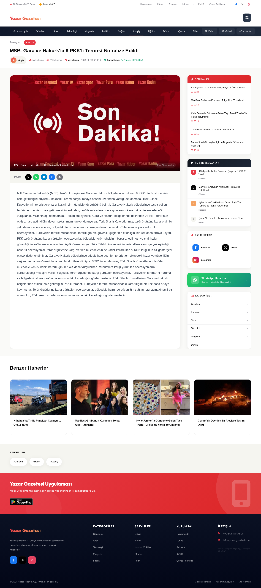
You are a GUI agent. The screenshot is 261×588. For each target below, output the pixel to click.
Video (211, 31)
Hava (138, 540)
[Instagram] (248, 4)
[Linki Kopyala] (59, 177)
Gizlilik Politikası (203, 581)
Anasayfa (22, 31)
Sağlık (121, 31)
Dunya (194, 344)
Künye (160, 4)
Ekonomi (195, 312)
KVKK (201, 4)
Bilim (195, 31)
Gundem (195, 304)
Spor (56, 31)
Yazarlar (247, 31)
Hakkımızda (146, 4)
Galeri (228, 31)
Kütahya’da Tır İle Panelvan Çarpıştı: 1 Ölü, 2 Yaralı (218, 87)
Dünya (166, 31)
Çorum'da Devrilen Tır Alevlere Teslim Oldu (213, 129)
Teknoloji (72, 31)
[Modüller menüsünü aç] (247, 18)
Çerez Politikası (217, 4)
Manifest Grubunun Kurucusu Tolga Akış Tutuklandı (217, 100)
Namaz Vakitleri (143, 547)
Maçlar (139, 554)
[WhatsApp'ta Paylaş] (36, 177)
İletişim (185, 4)
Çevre (181, 31)
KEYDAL (236, 548)
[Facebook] (236, 4)
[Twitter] (242, 4)
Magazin (89, 31)
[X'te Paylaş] (28, 177)
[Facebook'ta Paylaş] (52, 177)
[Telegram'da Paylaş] (44, 177)
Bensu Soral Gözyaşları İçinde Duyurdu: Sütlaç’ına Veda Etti (217, 144)
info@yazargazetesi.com (236, 540)
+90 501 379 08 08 (233, 533)
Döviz (138, 534)
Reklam (173, 4)
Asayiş (136, 31)
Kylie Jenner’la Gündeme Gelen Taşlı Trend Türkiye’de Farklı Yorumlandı (219, 115)
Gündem (40, 31)
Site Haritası (244, 581)
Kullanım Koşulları (225, 581)
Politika (106, 31)
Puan (137, 560)
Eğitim (151, 31)
